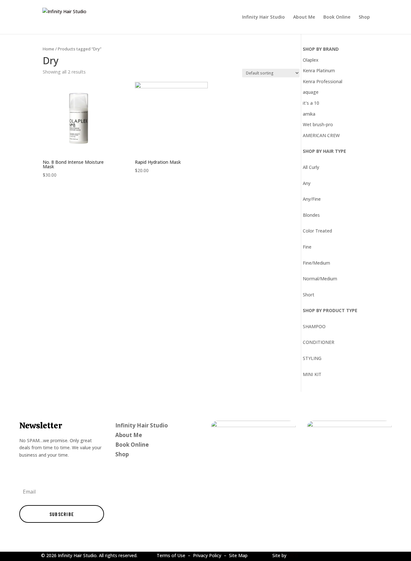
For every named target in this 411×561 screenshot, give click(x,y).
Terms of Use (171, 555)
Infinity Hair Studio (263, 17)
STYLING (312, 358)
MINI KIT (312, 374)
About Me (304, 17)
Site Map (238, 555)
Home (48, 49)
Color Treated (317, 231)
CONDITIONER (318, 342)
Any (306, 183)
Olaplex (311, 60)
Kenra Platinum (319, 70)
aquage (311, 92)
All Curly (311, 167)
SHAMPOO (314, 326)
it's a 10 (311, 103)
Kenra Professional (322, 81)
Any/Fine (312, 199)
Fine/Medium (316, 263)
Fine (307, 247)
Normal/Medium (320, 279)
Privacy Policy (207, 555)
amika (309, 114)
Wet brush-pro (318, 124)
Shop (364, 17)
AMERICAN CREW (321, 135)
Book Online (336, 17)
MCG (293, 555)
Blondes (311, 215)
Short (308, 295)
